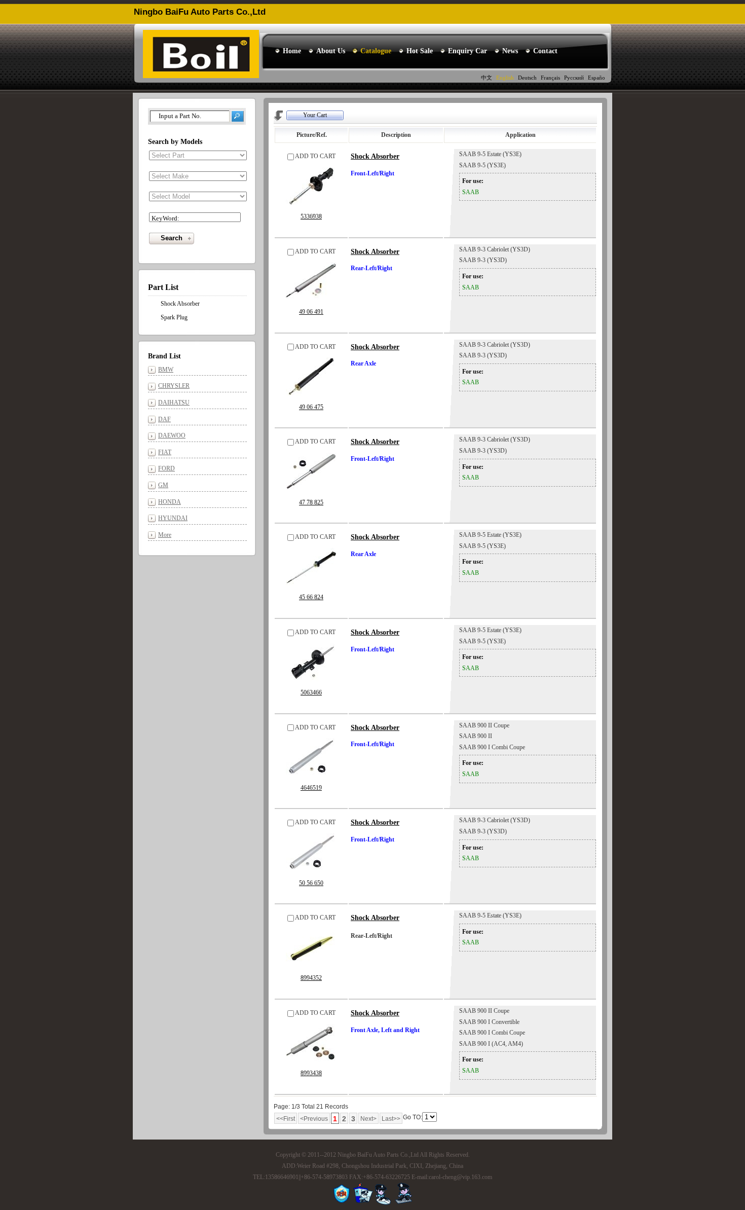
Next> (368, 1118)
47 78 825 (311, 502)
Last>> (391, 1118)
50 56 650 (311, 883)
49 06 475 (311, 407)
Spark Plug (174, 317)
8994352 (311, 977)
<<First (285, 1118)
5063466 (311, 692)
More (164, 534)
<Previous (314, 1118)
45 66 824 (311, 597)
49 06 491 (311, 311)
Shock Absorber (375, 156)
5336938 (311, 216)
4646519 (311, 787)
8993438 (311, 1073)
